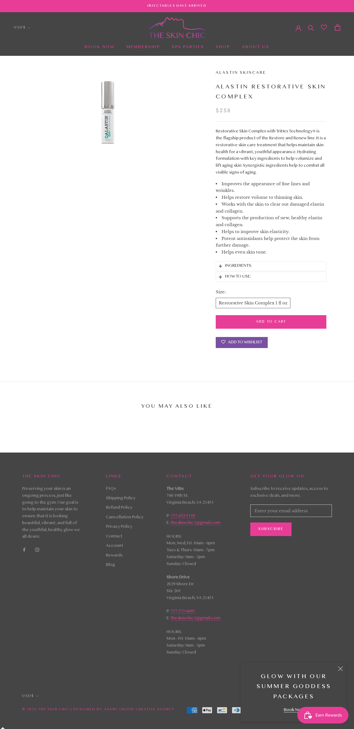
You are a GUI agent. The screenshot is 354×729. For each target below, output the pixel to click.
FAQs (111, 489)
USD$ (20, 27)
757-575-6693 (183, 611)
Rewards (114, 555)
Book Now (294, 710)
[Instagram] (37, 550)
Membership (143, 47)
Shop (223, 47)
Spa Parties (188, 47)
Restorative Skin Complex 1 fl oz (253, 302)
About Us (255, 47)
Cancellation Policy (125, 517)
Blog (110, 565)
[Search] (311, 27)
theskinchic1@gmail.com (195, 523)
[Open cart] (337, 27)
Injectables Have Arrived (177, 6)
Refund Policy (119, 508)
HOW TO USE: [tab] (238, 276)
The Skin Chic (53, 709)
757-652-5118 (183, 516)
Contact (114, 536)
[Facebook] (24, 550)
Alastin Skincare (241, 73)
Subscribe (270, 529)
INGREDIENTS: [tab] (238, 266)
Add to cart (271, 321)
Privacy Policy (119, 527)
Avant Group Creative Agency (139, 709)
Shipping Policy (121, 498)
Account (114, 546)
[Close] (340, 668)
